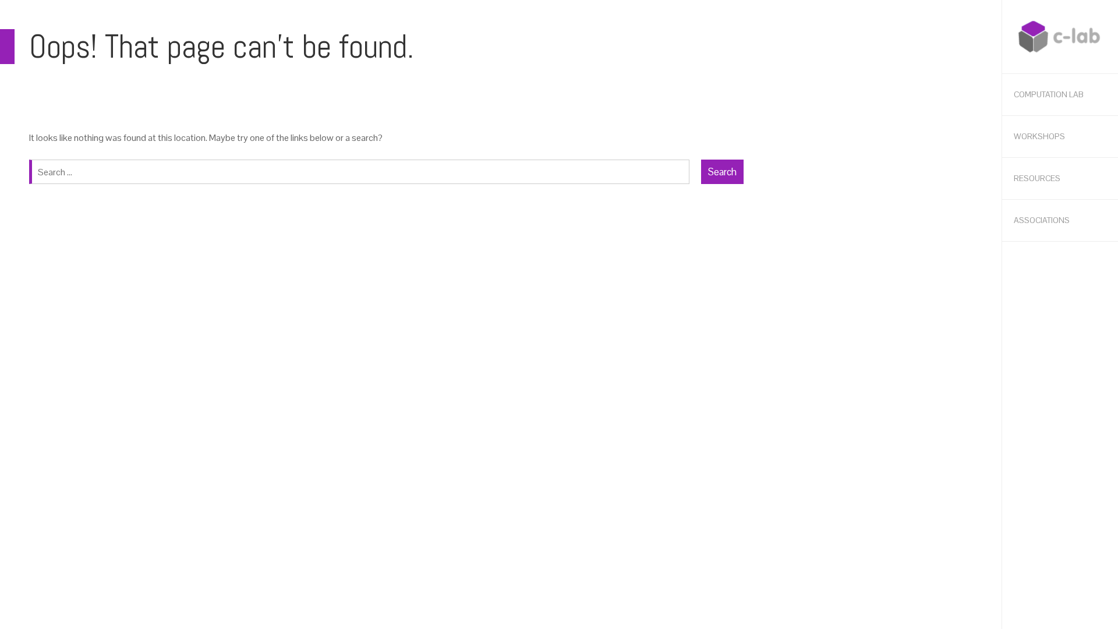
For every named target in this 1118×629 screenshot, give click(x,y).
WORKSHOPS (1039, 136)
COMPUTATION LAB (1049, 94)
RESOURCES (1037, 178)
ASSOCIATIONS (1042, 220)
